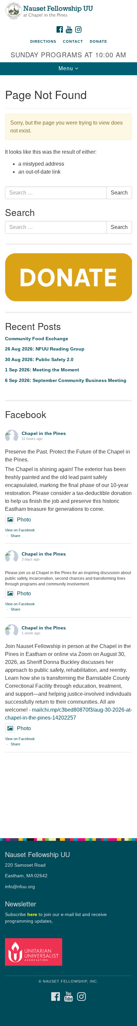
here (32, 914)
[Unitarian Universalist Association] (35, 951)
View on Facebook (20, 530)
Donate (98, 41)
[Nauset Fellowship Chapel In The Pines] (68, 11)
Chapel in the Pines (44, 433)
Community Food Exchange (36, 338)
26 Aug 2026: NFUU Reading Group (44, 348)
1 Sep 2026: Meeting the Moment (42, 369)
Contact (73, 41)
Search (119, 192)
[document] (68, 453)
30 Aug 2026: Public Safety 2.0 (39, 359)
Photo (24, 519)
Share (15, 536)
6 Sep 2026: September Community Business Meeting (65, 380)
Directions (43, 41)
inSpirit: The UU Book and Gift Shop (68, 1012)
